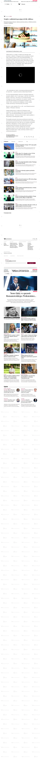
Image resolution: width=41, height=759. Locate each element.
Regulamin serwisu (13, 245)
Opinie (6, 387)
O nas (5, 243)
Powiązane (6, 141)
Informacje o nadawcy (13, 246)
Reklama (20, 243)
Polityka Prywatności (13, 243)
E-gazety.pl (29, 244)
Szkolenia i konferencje (8, 253)
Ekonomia (23, 4)
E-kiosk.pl (29, 243)
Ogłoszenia (21, 244)
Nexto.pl (29, 245)
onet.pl (20, 51)
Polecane (13, 141)
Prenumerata (21, 245)
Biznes (11, 16)
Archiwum (20, 246)
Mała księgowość (30, 246)
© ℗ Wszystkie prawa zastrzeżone (12, 135)
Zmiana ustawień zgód (14, 244)
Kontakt (5, 244)
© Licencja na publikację (10, 134)
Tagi (27, 141)
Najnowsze (20, 141)
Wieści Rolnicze (30, 248)
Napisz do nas (6, 245)
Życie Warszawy (30, 249)
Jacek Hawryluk (9, 51)
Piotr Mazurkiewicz (15, 51)
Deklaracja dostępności (14, 247)
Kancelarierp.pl (30, 247)
